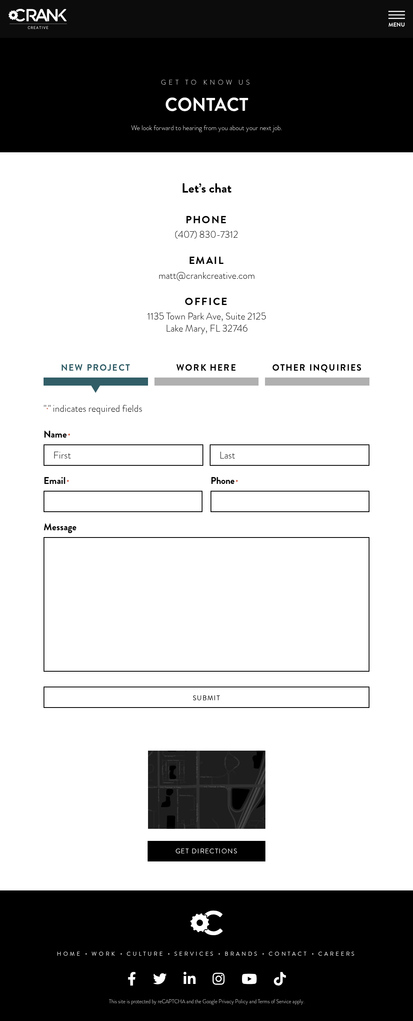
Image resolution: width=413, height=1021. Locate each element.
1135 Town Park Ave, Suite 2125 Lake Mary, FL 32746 (206, 322)
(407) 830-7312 (206, 234)
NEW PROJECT (96, 368)
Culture (146, 954)
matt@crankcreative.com (207, 275)
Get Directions (206, 851)
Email (56, 481)
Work (104, 954)
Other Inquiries (317, 368)
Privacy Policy (234, 1001)
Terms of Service (275, 1001)
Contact (289, 954)
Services (194, 954)
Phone (224, 481)
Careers (337, 954)
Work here (206, 368)
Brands (242, 954)
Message (60, 527)
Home (69, 954)
